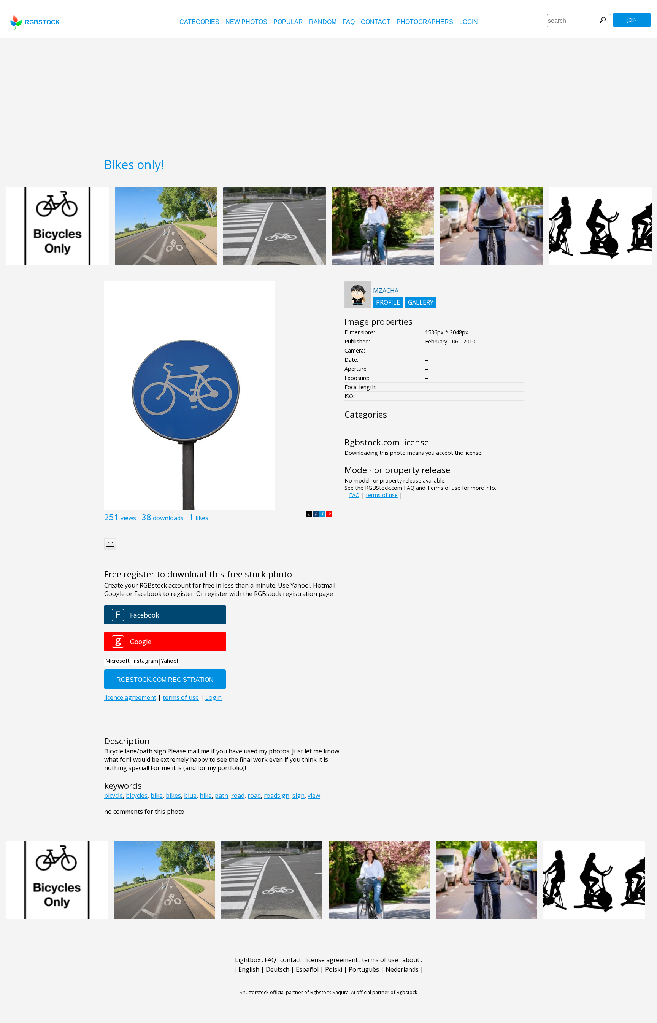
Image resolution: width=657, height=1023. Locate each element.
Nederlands (402, 969)
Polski (333, 969)
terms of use (382, 495)
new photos (246, 22)
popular (288, 22)
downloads (168, 518)
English (248, 969)
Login (468, 22)
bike (157, 795)
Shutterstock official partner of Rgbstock (285, 992)
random (322, 22)
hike (206, 795)
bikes (173, 795)
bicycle (113, 795)
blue (190, 795)
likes (201, 518)
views (128, 518)
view (314, 795)
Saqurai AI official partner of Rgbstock (374, 992)
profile (388, 302)
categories (199, 22)
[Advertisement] (328, 95)
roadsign (276, 795)
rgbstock (42, 22)
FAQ (349, 22)
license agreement (331, 960)
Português (364, 969)
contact (375, 22)
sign (298, 795)
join (632, 20)
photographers (425, 22)
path (221, 795)
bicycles (137, 795)
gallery (420, 302)
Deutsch (277, 969)
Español (307, 969)
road (237, 795)
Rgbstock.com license (386, 442)
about (410, 960)
